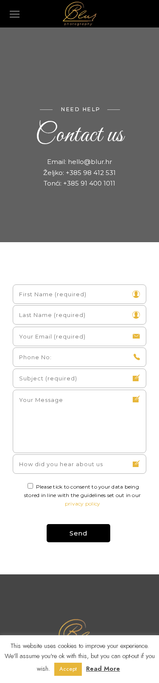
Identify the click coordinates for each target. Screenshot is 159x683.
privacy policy (82, 503)
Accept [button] (68, 669)
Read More (103, 668)
